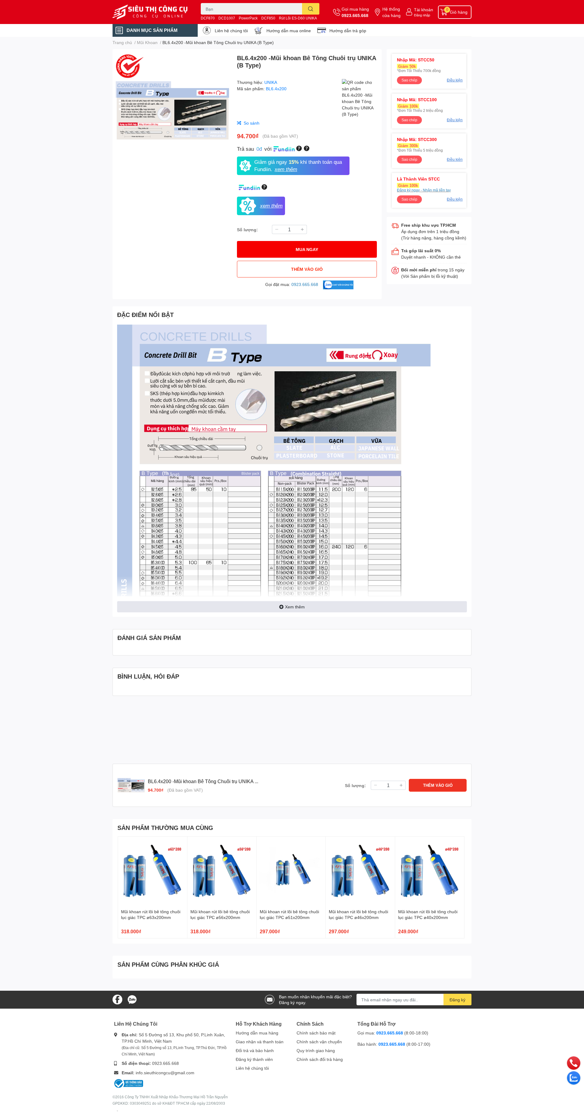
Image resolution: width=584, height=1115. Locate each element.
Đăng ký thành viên (254, 1059)
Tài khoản (423, 9)
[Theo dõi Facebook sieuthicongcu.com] (117, 999)
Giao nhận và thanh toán (259, 1041)
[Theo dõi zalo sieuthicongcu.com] (132, 999)
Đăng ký (457, 999)
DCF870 (208, 18)
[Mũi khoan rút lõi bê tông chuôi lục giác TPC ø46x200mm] (360, 871)
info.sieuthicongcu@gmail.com (165, 1072)
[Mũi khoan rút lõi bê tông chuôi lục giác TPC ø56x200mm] (222, 871)
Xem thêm (295, 606)
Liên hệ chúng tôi (231, 30)
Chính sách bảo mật (316, 1032)
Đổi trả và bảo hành (255, 1050)
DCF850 (268, 18)
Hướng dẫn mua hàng (257, 1032)
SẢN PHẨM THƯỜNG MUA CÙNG (165, 827)
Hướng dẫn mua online (288, 30)
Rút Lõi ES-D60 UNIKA (298, 18)
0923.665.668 (355, 15)
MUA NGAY (307, 249)
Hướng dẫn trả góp (347, 30)
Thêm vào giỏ (307, 269)
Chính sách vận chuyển (319, 1041)
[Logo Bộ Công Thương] (128, 1083)
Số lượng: (247, 229)
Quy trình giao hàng (316, 1050)
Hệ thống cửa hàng (391, 12)
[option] (172, 110)
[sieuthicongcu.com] (150, 12)
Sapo (117, 1110)
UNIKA (270, 82)
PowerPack (248, 18)
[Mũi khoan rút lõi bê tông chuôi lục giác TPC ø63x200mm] (152, 871)
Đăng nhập (422, 15)
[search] (310, 9)
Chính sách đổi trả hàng (320, 1059)
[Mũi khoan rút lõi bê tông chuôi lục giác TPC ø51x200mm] (291, 871)
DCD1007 (226, 18)
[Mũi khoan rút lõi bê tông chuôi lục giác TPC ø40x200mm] (430, 871)
